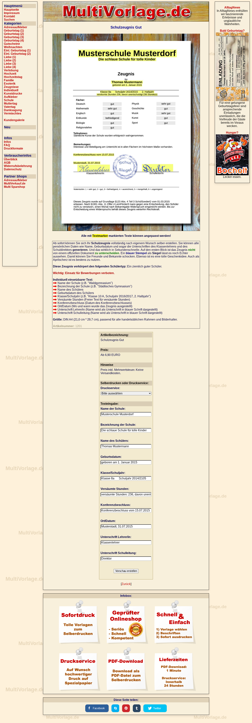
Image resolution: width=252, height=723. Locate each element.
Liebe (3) (10, 63)
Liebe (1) (10, 57)
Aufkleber (11, 96)
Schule (9, 100)
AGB (7, 162)
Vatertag (9, 106)
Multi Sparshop (14, 186)
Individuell (11, 90)
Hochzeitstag (13, 77)
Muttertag (10, 103)
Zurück (126, 584)
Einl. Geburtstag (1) (17, 50)
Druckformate (13, 148)
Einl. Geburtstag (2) (17, 53)
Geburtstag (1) (14, 30)
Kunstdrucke (13, 93)
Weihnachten (13, 47)
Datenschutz (13, 169)
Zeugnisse (11, 86)
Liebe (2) (10, 60)
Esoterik (9, 83)
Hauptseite (11, 9)
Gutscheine (12, 43)
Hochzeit (10, 73)
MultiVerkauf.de (14, 183)
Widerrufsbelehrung (18, 166)
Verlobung (11, 70)
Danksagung (13, 110)
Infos (7, 141)
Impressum (12, 13)
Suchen (9, 19)
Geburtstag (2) (14, 33)
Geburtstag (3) (14, 37)
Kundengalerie (14, 120)
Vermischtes (12, 113)
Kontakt (9, 16)
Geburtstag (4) (14, 40)
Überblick (10, 159)
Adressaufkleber (15, 27)
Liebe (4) (10, 67)
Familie (9, 80)
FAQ (7, 145)
